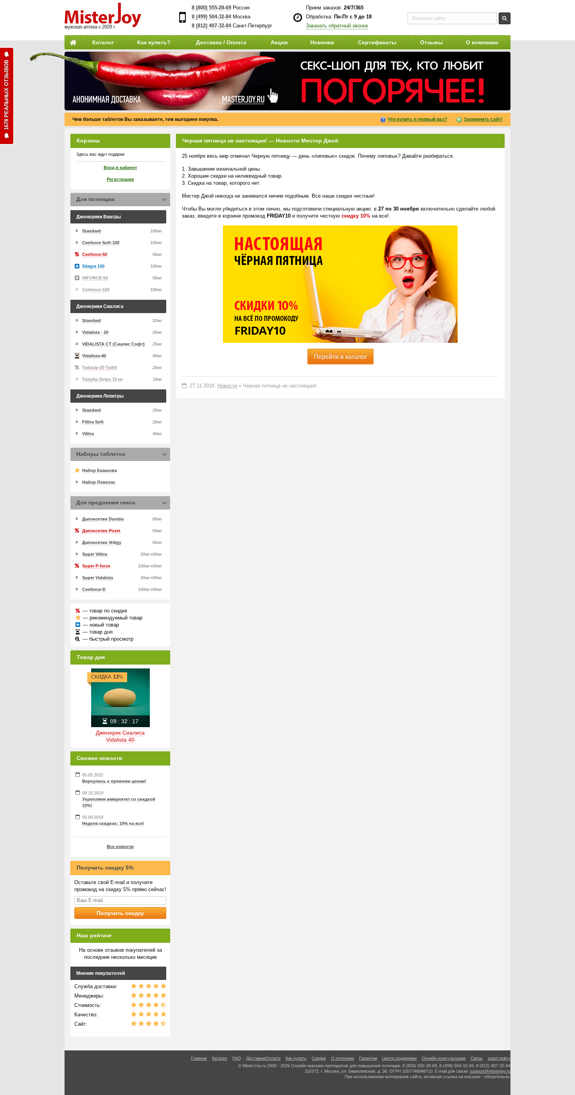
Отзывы (431, 42)
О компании (482, 42)
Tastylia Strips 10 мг (102, 379)
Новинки (322, 42)
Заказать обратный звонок (337, 26)
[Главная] (73, 42)
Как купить (296, 1058)
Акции (279, 42)
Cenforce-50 (94, 254)
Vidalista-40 (94, 355)
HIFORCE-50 (95, 278)
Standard (91, 231)
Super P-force (96, 566)
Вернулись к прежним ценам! (114, 781)
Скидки (319, 1058)
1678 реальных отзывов (6, 94)
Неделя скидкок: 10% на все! (113, 823)
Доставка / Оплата (221, 42)
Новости (227, 386)
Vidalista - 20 (95, 332)
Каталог (103, 42)
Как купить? (154, 42)
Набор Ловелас (98, 482)
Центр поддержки (399, 1058)
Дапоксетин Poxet (101, 530)
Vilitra (88, 433)
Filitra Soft (93, 422)
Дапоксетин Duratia (103, 519)
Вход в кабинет (120, 167)
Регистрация (120, 179)
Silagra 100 (93, 266)
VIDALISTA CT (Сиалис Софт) (113, 344)
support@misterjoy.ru (490, 1071)
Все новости (120, 846)
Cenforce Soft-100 (100, 242)
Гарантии (368, 1058)
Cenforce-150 (96, 289)
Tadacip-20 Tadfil (99, 367)
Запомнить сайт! (483, 119)
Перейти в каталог (340, 356)
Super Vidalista (97, 577)
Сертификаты (377, 42)
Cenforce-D (94, 589)
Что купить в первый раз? (417, 119)
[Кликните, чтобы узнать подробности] (287, 81)
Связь (477, 1058)
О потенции (342, 1058)
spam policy (499, 1058)
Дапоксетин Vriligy (101, 542)
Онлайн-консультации (443, 1058)
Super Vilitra (94, 554)
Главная (199, 1058)
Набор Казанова (99, 470)
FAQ (236, 1058)
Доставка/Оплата (263, 1058)
